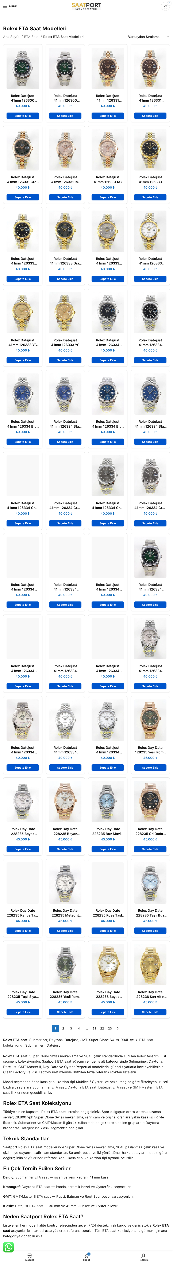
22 (102, 1028)
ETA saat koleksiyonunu (121, 1230)
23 (110, 1028)
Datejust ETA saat (112, 1087)
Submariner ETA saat (49, 1087)
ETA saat (64, 1061)
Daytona (152, 1123)
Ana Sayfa (11, 37)
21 (94, 1028)
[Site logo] (86, 6)
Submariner (27, 1123)
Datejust (27, 1128)
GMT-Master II (53, 1123)
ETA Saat (32, 37)
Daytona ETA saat (82, 1087)
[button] (23, 116)
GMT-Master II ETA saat (32, 1196)
